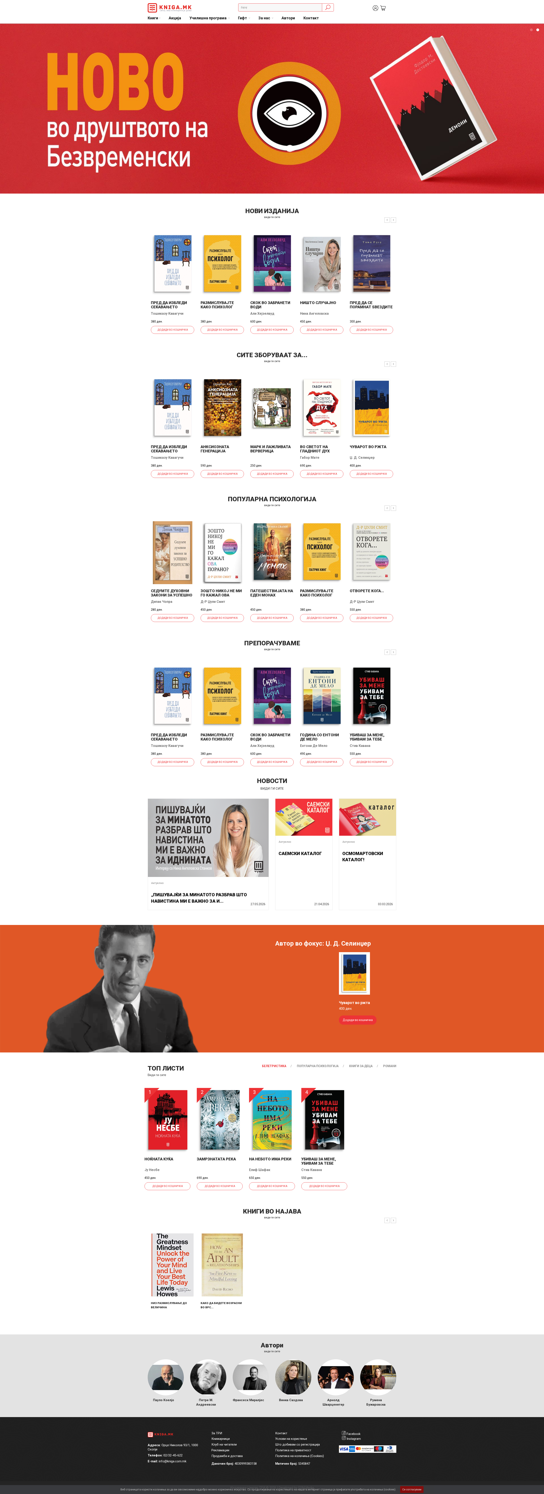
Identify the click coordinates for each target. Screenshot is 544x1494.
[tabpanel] (272, 109)
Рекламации (220, 1450)
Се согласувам (411, 1489)
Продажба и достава (227, 1456)
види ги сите (272, 217)
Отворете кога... (367, 591)
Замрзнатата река (216, 1159)
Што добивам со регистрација (297, 1444)
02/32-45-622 (173, 1455)
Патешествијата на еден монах (271, 593)
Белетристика (274, 1066)
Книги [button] (153, 18)
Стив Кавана (360, 746)
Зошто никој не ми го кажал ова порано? (221, 595)
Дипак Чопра (161, 602)
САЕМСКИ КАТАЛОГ (300, 853)
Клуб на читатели (224, 1444)
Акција (175, 18)
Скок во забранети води (270, 304)
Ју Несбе (152, 1170)
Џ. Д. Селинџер (362, 458)
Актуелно (157, 883)
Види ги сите (157, 1075)
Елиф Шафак (259, 1170)
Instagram (354, 1439)
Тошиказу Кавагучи (167, 314)
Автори (288, 18)
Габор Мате (309, 458)
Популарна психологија (318, 1066)
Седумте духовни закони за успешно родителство (171, 595)
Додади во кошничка (172, 329)
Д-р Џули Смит (213, 602)
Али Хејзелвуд (262, 314)
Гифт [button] (243, 18)
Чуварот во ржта (368, 447)
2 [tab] (538, 30)
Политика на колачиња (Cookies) (299, 1456)
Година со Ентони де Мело (319, 737)
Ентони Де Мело (313, 746)
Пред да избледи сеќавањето (169, 304)
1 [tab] (531, 30)
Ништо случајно (318, 302)
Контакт (311, 18)
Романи (389, 1066)
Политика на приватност (293, 1450)
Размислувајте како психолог (217, 304)
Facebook (353, 1434)
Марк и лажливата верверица (270, 449)
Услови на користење (291, 1439)
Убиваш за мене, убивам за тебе (367, 737)
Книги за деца (361, 1066)
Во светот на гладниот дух (315, 449)
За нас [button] (264, 18)
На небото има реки (270, 1159)
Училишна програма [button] (208, 18)
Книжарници (220, 1439)
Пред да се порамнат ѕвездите (371, 304)
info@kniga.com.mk (172, 1461)
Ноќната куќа (158, 1159)
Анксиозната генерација (215, 449)
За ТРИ (216, 1433)
